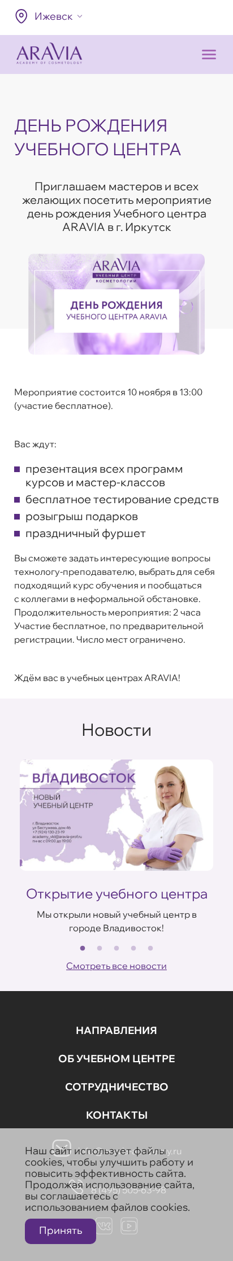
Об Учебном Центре (116, 1058)
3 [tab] (116, 948)
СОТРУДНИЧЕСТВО (117, 1086)
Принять (60, 1230)
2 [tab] (99, 948)
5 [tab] (150, 948)
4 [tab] (133, 948)
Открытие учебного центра (117, 893)
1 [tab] (82, 948)
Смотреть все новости (116, 965)
